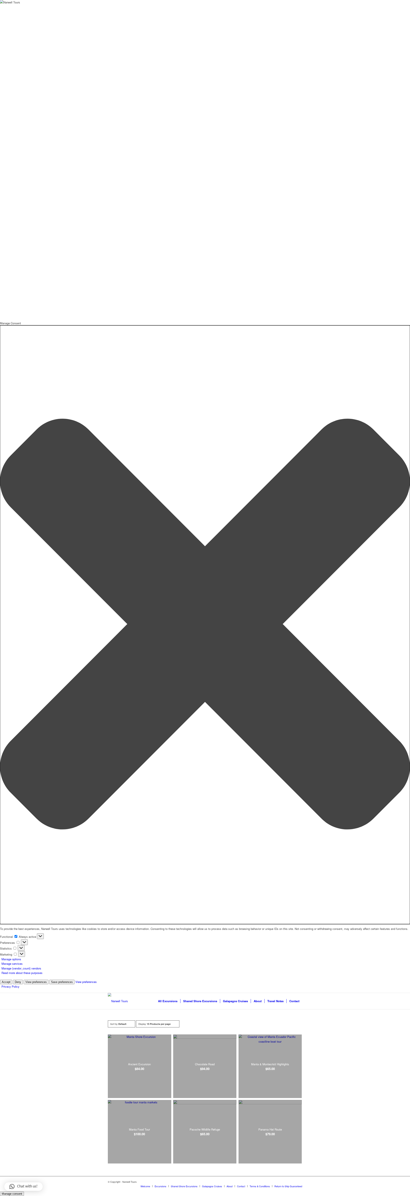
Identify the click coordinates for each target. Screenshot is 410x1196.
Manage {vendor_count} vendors (21, 968)
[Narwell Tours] (118, 1001)
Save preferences (62, 982)
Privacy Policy (10, 986)
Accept (6, 982)
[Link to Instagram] (299, 1181)
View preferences (36, 982)
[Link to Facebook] (292, 1181)
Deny (18, 982)
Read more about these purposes (21, 973)
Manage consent (12, 1193)
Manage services (12, 964)
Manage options (11, 959)
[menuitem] (167, 1001)
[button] (205, 624)
